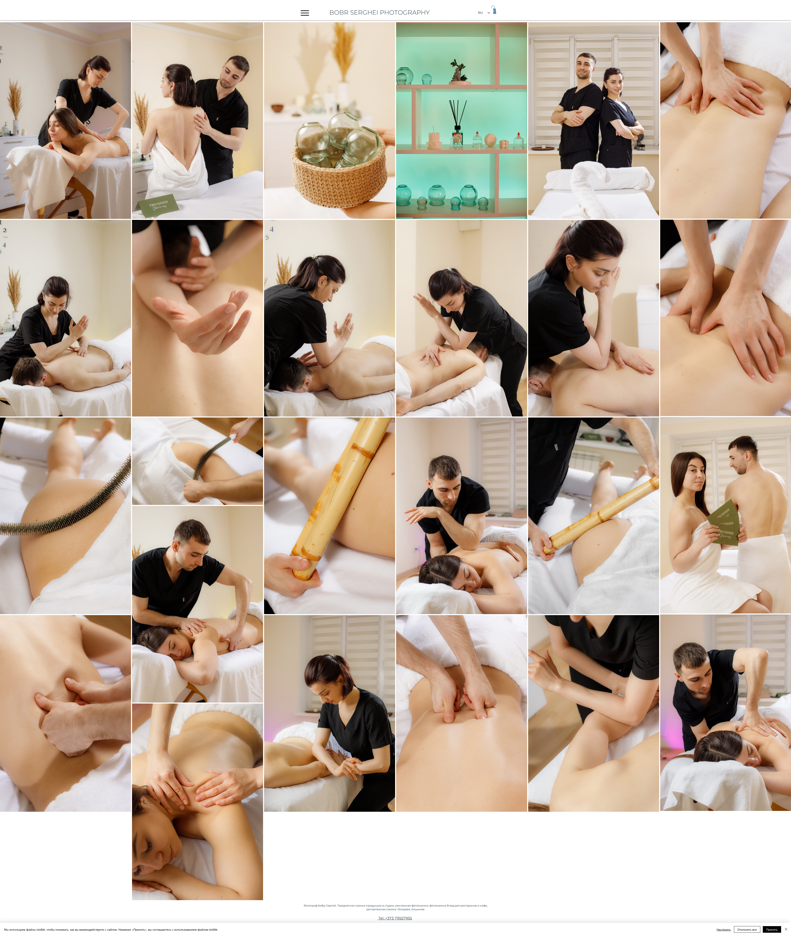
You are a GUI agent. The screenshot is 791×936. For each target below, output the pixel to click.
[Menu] (304, 13)
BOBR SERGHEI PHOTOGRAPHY (379, 12)
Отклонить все (747, 929)
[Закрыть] (786, 929)
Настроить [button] (724, 929)
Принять (772, 929)
